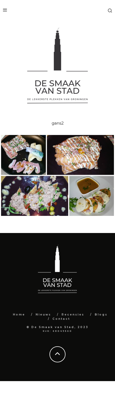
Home (19, 314)
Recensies (73, 314)
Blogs (101, 314)
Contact (61, 319)
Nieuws (43, 314)
